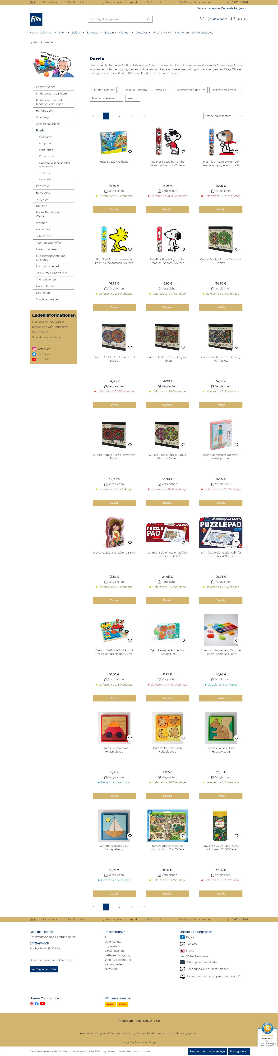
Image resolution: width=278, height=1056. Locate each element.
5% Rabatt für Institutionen (196, 2)
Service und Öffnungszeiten (50, 326)
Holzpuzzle (45, 143)
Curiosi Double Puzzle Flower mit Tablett (114, 456)
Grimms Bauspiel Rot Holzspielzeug (114, 750)
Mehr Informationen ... (139, 1051)
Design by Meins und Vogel (139, 1042)
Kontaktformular (61, 960)
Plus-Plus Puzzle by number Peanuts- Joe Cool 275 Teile (167, 163)
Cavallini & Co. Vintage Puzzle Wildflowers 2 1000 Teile (221, 847)
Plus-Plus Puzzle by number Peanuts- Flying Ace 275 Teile (221, 163)
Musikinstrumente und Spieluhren (51, 257)
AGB (107, 937)
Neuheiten (43, 292)
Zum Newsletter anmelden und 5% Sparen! (133, 2)
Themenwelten (46, 279)
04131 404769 (240, 2)
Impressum (112, 946)
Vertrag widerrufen (44, 969)
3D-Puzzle (45, 173)
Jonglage (42, 199)
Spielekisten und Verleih (51, 273)
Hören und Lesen (47, 249)
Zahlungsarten (114, 964)
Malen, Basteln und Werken (48, 214)
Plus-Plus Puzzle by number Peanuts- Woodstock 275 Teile (114, 261)
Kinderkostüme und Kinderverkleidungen (49, 102)
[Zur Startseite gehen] (36, 19)
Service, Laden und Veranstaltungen (220, 8)
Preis (130, 98)
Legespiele (45, 179)
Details (114, 209)
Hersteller (159, 89)
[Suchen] (149, 19)
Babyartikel (43, 186)
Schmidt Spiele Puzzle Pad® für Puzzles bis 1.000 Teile (167, 554)
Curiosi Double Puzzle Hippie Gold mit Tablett (167, 456)
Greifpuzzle (45, 137)
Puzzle (40, 130)
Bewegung (43, 192)
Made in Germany (136, 89)
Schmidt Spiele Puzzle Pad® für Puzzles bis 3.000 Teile (221, 554)
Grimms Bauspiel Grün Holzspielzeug (221, 750)
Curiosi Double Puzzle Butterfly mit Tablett (221, 359)
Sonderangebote (47, 299)
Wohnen (41, 222)
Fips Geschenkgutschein (48, 321)
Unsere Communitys (45, 998)
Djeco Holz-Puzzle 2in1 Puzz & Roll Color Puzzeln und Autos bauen (114, 652)
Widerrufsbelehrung (118, 959)
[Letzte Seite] (144, 116)
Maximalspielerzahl (224, 89)
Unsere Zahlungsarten (196, 932)
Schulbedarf (44, 236)
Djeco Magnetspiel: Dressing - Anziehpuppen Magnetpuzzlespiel (221, 456)
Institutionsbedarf (47, 266)
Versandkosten (114, 950)
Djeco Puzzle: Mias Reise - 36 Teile (114, 552)
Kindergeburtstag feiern (51, 93)
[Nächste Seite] (138, 116)
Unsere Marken (46, 286)
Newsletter (112, 968)
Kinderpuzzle (46, 156)
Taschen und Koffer (48, 242)
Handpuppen (45, 110)
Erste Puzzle (46, 149)
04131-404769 (39, 943)
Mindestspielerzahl (104, 98)
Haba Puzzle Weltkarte (114, 161)
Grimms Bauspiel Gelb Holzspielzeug (167, 750)
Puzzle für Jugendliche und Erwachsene (54, 164)
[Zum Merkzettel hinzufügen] (130, 152)
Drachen (41, 205)
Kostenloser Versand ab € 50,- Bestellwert (60, 2)
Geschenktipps (45, 87)
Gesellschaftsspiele (48, 123)
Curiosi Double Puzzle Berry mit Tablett (167, 359)
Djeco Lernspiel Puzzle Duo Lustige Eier (167, 652)
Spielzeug (42, 117)
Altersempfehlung (189, 89)
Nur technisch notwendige (207, 1051)
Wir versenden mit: (118, 998)
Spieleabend (40, 332)
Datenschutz (113, 941)
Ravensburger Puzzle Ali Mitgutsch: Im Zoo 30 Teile (167, 847)
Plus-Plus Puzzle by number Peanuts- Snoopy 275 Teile (167, 261)
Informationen (115, 932)
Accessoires (43, 229)
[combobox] (116, 19)
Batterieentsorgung (117, 955)
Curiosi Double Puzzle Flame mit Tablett (114, 359)
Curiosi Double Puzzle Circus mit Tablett (221, 261)
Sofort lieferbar (105, 89)
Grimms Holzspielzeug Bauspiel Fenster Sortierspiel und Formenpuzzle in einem (221, 652)
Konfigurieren (239, 1051)
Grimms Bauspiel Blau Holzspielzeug (114, 847)
